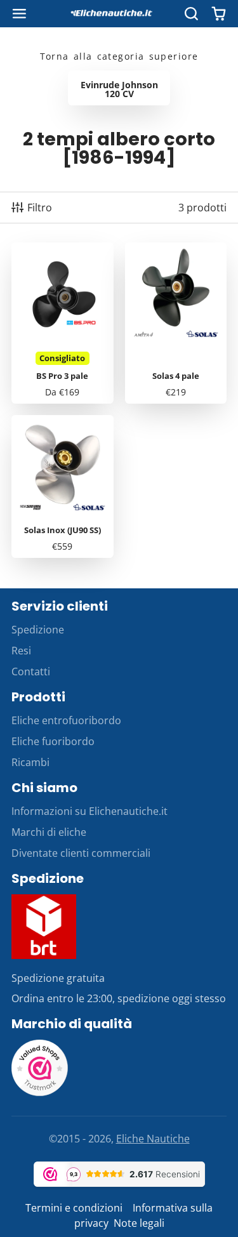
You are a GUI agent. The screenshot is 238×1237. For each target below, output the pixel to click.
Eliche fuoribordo (53, 741)
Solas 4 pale (176, 323)
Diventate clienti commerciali (80, 853)
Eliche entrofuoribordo (66, 720)
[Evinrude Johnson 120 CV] (119, 87)
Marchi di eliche (48, 832)
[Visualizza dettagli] (43, 926)
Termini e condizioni (75, 1208)
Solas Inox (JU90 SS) (62, 486)
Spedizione (37, 630)
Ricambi (30, 762)
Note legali (139, 1223)
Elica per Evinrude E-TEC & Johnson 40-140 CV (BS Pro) (62, 323)
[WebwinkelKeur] (40, 1093)
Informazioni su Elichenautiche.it (89, 811)
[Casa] (119, 14)
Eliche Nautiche (153, 1139)
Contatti (30, 671)
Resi (21, 651)
